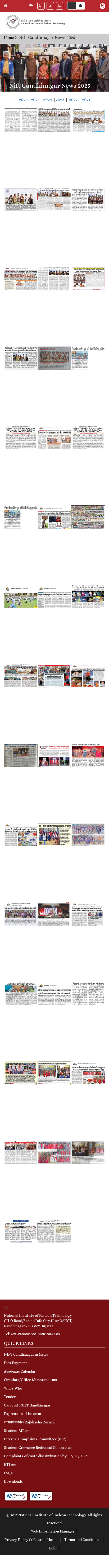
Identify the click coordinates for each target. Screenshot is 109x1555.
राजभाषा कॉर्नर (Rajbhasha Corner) (30, 1422)
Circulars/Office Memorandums (30, 1380)
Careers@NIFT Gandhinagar (27, 1405)
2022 (73, 99)
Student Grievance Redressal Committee (37, 1447)
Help (53, 1548)
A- (59, 5)
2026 (23, 99)
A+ (40, 5)
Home (9, 37)
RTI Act (10, 1464)
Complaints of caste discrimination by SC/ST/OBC (45, 1456)
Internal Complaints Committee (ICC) (35, 1439)
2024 (47, 99)
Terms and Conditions (82, 1540)
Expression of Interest (23, 1414)
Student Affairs (17, 1430)
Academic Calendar (19, 1371)
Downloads (13, 1481)
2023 (60, 99)
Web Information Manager (52, 1531)
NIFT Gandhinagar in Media (26, 1354)
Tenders (10, 1397)
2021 (86, 99)
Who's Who (13, 1388)
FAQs (8, 1473)
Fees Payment (15, 1363)
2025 (35, 99)
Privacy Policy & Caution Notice (31, 1540)
